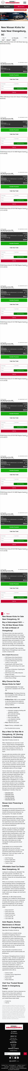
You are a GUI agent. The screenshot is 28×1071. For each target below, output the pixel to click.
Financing (13, 1041)
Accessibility (12, 1065)
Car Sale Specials (9, 798)
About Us (13, 1036)
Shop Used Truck (9, 911)
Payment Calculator (10, 861)
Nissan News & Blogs (10, 678)
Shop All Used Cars (10, 915)
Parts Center (8, 978)
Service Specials (9, 976)
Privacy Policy (22, 1065)
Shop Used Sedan (10, 913)
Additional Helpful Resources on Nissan (15, 676)
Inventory (13, 1042)
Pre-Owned (13, 1045)
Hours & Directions (13, 1039)
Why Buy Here (13, 1038)
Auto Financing (9, 858)
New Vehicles (13, 1044)
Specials (13, 1047)
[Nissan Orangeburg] (12, 2)
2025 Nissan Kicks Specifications (13, 657)
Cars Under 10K (9, 918)
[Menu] (24, 3)
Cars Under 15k (9, 916)
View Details (2, 19)
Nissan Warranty (9, 979)
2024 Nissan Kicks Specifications (13, 659)
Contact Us (6, 19)
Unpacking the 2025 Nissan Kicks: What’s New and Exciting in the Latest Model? (14, 666)
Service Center (9, 972)
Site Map (6, 1066)
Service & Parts (13, 1048)
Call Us (14, 92)
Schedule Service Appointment (13, 974)
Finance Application (10, 859)
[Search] (25, 1053)
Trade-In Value (9, 863)
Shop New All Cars (10, 799)
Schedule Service (13, 1050)
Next (8, 614)
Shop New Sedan (9, 796)
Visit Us (7, 1002)
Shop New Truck (9, 794)
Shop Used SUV (9, 910)
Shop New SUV (9, 792)
